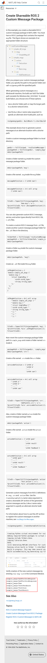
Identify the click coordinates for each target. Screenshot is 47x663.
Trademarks (21, 640)
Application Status (26, 644)
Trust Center (10, 640)
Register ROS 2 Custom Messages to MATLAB (23, 617)
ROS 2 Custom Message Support (18, 610)
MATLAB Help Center (18, 3)
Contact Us (39, 644)
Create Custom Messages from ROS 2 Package (24, 613)
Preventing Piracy (12, 644)
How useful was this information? (26, 623)
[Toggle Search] (39, 2)
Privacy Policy (32, 640)
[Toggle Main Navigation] (43, 2)
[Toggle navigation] (11, 8)
